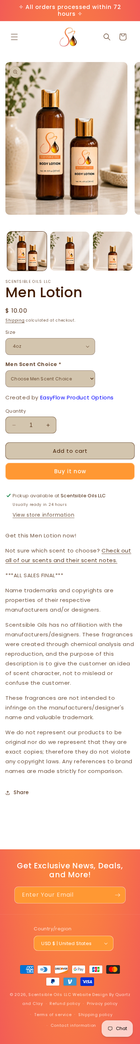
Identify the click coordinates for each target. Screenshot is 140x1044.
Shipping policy (95, 1014)
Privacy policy (102, 1003)
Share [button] (21, 792)
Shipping (15, 320)
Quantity (15, 411)
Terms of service (52, 1014)
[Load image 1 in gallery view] (27, 251)
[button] (14, 37)
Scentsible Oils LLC (49, 994)
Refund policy (65, 1003)
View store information (43, 514)
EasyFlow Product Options (77, 397)
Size (10, 332)
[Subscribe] (117, 895)
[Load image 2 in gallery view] (70, 251)
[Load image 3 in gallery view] (112, 251)
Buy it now (70, 471)
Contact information (73, 1025)
